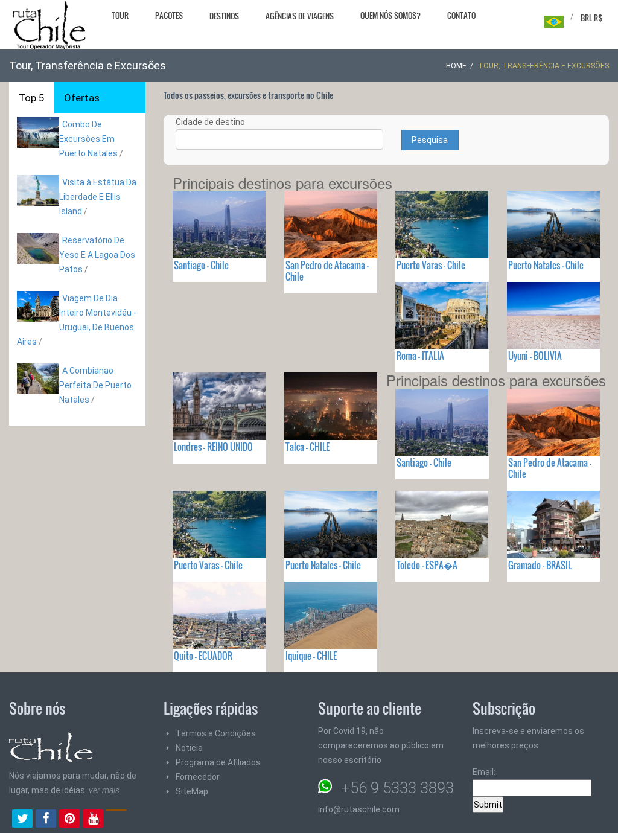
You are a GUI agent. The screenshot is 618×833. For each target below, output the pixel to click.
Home (456, 66)
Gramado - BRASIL (540, 565)
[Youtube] (93, 819)
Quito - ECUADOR (203, 655)
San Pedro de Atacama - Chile (327, 270)
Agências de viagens (300, 16)
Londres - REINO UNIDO (213, 446)
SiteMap (192, 791)
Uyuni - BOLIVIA (535, 355)
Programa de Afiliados (218, 762)
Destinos (224, 16)
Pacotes (169, 15)
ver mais (104, 790)
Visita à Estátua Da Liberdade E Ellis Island (97, 196)
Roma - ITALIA (420, 355)
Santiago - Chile (201, 265)
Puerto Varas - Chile (431, 265)
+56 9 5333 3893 (397, 788)
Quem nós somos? (390, 15)
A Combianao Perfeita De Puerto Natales (95, 385)
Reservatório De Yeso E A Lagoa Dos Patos (97, 254)
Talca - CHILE (307, 446)
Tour (120, 15)
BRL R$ (592, 17)
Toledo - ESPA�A (427, 565)
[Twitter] (22, 819)
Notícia (189, 748)
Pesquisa (430, 140)
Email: (484, 772)
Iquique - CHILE (311, 655)
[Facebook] (46, 819)
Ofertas (82, 98)
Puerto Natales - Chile (546, 265)
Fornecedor (198, 777)
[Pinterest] (69, 819)
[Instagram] (116, 819)
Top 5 (32, 98)
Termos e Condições (216, 733)
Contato (461, 15)
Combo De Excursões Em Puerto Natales (88, 139)
